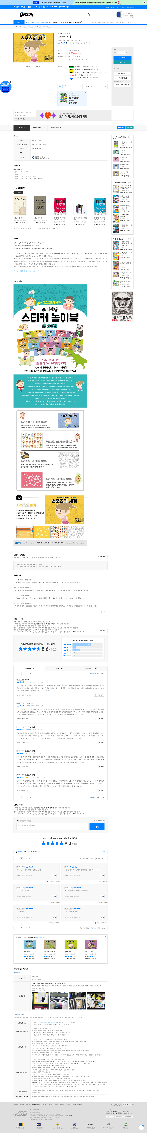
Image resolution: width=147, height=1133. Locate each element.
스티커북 (45, 26)
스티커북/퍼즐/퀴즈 (38, 178)
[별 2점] (21, 820)
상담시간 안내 (128, 1117)
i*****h (50, 881)
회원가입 (112, 7)
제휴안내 (67, 1104)
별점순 (102, 673)
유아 (29, 26)
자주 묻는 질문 (119, 1117)
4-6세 (36, 26)
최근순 (92, 673)
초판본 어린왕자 (18, 218)
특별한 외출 (67, 952)
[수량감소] (118, 52)
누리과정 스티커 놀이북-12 (65, 33)
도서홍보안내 (54, 1104)
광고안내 (61, 1104)
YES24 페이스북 (115, 1105)
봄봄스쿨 (66, 40)
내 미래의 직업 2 (124, 165)
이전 (20, 673)
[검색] (89, 14)
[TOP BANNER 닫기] (144, 2)
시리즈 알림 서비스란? (124, 81)
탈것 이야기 (27, 952)
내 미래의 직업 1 (124, 172)
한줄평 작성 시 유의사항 (103, 821)
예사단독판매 (102, 22)
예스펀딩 (65, 22)
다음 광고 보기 (133, 17)
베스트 (28, 22)
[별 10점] (30, 820)
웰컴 (15, 26)
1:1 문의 (54, 1022)
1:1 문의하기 (110, 1117)
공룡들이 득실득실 (49, 952)
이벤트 (37, 22)
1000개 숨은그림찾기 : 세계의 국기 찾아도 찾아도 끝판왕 (126, 187)
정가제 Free (28, 174)
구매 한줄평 (85, 859)
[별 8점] (27, 820)
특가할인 (118, 22)
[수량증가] (126, 52)
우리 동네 (123, 150)
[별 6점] (25, 820)
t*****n (98, 923)
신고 (42, 682)
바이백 (42, 22)
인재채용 (22, 1104)
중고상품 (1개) (62, 86)
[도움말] (65, 56)
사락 (60, 22)
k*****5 (28, 753)
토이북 (34, 176)
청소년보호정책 (46, 1104)
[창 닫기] (85, 93)
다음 (28, 673)
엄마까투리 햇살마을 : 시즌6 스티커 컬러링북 (126, 263)
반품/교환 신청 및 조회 (46, 1022)
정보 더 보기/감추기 (70, 43)
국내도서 (21, 26)
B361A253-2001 (44, 158)
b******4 (30, 777)
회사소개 (16, 1104)
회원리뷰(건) (75, 43)
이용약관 (28, 1104)
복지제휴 (73, 1104)
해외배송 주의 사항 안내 (122, 69)
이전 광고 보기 (131, 17)
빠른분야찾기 (19, 22)
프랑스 (72, 98)
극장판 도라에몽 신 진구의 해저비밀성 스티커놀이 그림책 (126, 243)
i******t (50, 923)
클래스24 (71, 22)
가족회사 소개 (128, 1104)
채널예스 (55, 22)
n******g (28, 682)
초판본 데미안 (38, 218)
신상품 (32, 22)
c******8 (28, 706)
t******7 (98, 881)
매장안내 (48, 22)
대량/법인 (131, 22)
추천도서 (124, 22)
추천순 (97, 673)
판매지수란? (89, 43)
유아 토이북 (28, 176)
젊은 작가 (94, 22)
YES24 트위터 (117, 1105)
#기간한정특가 (18, 192)
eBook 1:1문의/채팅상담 (124, 1113)
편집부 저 (60, 40)
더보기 (129, 137)
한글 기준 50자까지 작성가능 (26, 825)
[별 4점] (23, 820)
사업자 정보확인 (67, 1115)
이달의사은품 (111, 22)
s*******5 (28, 729)
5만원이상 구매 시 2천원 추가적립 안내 (88, 59)
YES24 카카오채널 (112, 1105)
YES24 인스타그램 (119, 1105)
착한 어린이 (123, 157)
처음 (17, 673)
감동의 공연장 (89, 952)
